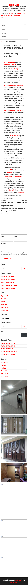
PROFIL (3, 29)
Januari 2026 (4, 310)
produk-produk (8, 170)
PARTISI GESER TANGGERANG (9, 285)
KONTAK (4, 33)
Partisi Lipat (14, 4)
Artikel (9, 195)
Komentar (4, 214)
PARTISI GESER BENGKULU (8, 276)
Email (16, 236)
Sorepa (11, 136)
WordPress (18, 580)
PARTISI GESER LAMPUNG (8, 279)
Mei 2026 (3, 299)
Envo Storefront (14, 582)
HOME (3, 25)
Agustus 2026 (4, 296)
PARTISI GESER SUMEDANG (8, 288)
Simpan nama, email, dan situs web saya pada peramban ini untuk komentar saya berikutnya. (14, 253)
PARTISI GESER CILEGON (7, 282)
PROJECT (4, 37)
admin (15, 45)
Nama (3, 236)
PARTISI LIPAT (12, 13)
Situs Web (3, 243)
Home (2, 42)
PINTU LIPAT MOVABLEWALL (14, 15)
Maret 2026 (4, 305)
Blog (12, 195)
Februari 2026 (4, 307)
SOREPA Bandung (16, 195)
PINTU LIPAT (18, 13)
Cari (2, 331)
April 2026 (4, 302)
